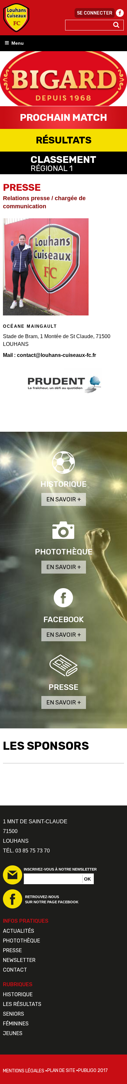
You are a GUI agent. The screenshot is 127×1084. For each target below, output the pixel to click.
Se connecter (94, 13)
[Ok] (116, 25)
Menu (17, 43)
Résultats (64, 140)
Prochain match (63, 117)
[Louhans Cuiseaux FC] (16, 17)
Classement (63, 163)
